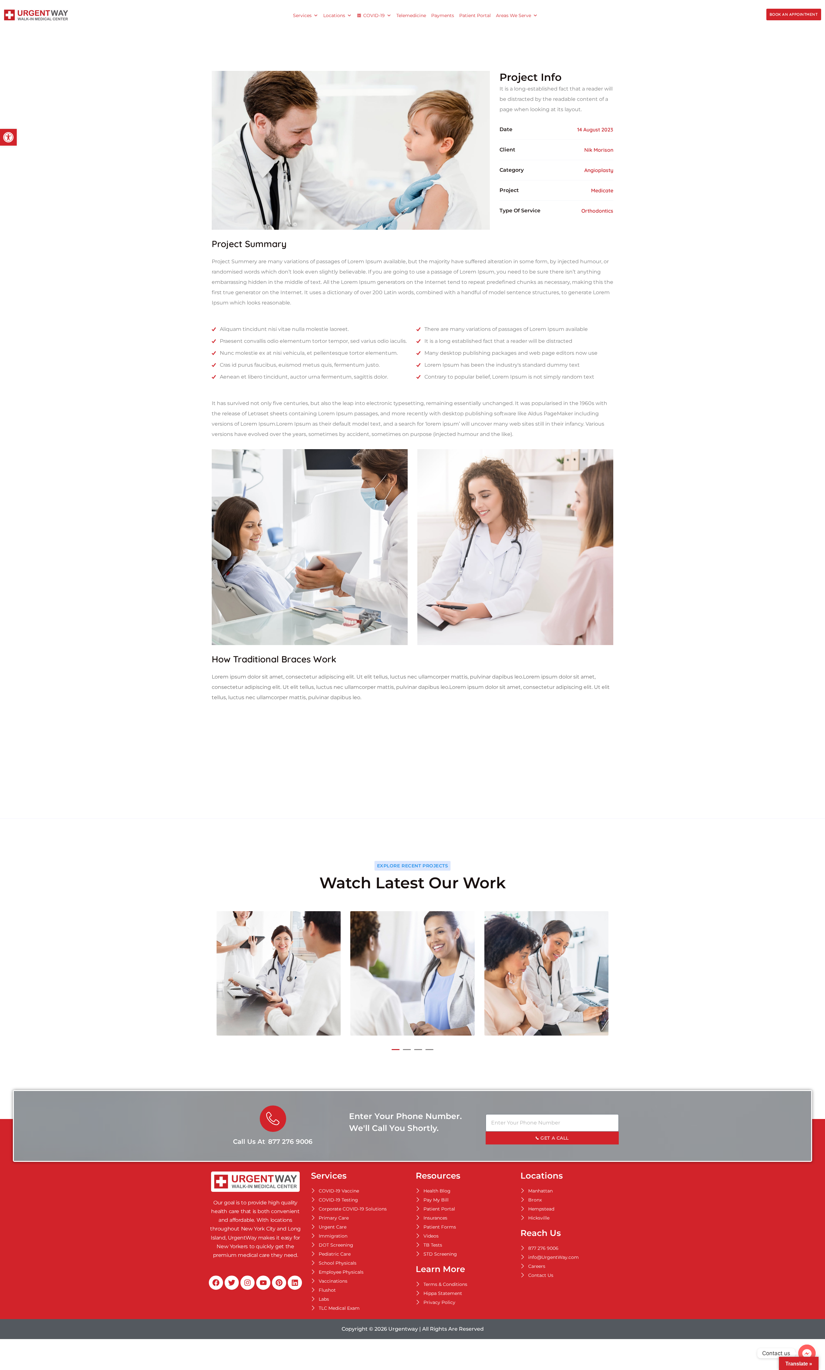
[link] (8, 137)
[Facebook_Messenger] (807, 1353)
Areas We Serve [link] (513, 15)
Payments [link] (442, 15)
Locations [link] (334, 15)
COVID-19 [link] (374, 15)
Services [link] (302, 15)
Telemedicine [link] (411, 15)
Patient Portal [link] (475, 15)
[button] (396, 1049)
